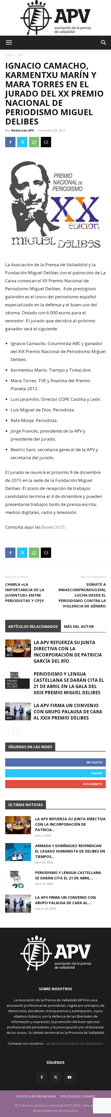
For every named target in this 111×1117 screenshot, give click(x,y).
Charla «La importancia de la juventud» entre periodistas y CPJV (24, 592)
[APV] (55, 18)
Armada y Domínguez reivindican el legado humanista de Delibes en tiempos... (70, 851)
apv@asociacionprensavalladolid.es (74, 1043)
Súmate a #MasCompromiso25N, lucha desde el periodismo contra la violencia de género (82, 595)
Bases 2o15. (54, 527)
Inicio (9, 55)
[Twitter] (22, 142)
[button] (9, 43)
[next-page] (16, 731)
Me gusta (94, 762)
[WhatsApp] (34, 142)
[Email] (46, 142)
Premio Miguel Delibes (12, 683)
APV (20, 55)
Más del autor (79, 626)
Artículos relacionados (33, 626)
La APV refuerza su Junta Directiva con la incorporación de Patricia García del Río (68, 651)
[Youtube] (69, 1077)
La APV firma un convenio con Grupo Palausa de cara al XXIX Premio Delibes (68, 711)
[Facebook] (10, 142)
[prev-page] (8, 731)
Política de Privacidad (36, 1096)
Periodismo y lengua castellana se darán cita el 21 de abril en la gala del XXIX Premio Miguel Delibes (69, 683)
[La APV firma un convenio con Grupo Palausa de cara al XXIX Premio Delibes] (18, 711)
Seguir (96, 773)
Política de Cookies (78, 1096)
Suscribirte (92, 784)
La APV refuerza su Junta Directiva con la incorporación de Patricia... (70, 824)
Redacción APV (22, 130)
